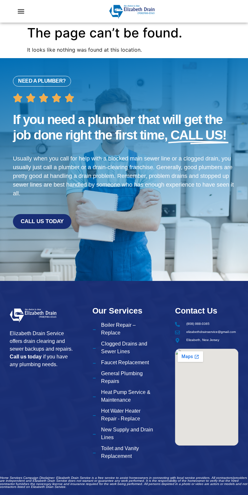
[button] (21, 11)
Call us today (26, 356)
